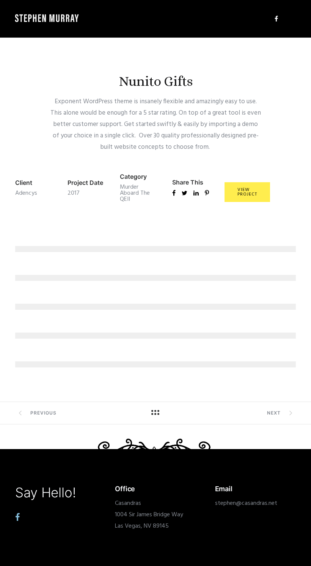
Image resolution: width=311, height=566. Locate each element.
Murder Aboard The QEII (135, 193)
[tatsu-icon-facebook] (276, 19)
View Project (247, 192)
